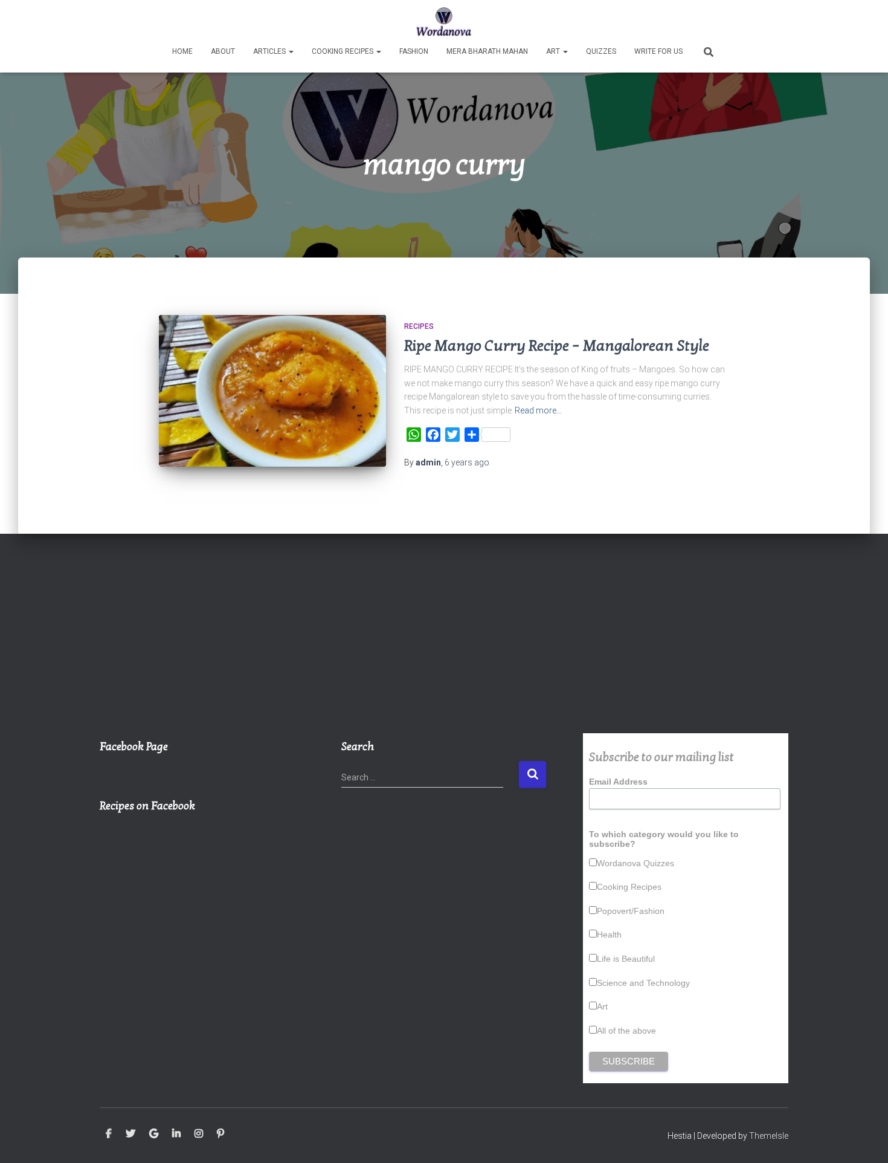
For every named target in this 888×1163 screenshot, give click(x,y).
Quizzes (601, 51)
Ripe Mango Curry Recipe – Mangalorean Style (556, 346)
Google (153, 1134)
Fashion (413, 51)
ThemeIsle (768, 1136)
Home (182, 51)
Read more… (538, 410)
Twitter (130, 1134)
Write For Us (658, 51)
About (223, 51)
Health (609, 934)
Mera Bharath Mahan (487, 51)
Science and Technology (643, 983)
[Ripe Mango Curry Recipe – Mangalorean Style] (272, 391)
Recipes (419, 326)
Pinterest (220, 1134)
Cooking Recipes (343, 51)
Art (554, 51)
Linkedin (176, 1134)
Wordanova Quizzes (635, 863)
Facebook (109, 1134)
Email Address (618, 781)
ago (467, 462)
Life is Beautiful (626, 959)
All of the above (626, 1030)
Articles (270, 51)
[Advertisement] (444, 642)
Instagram (198, 1134)
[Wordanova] (444, 21)
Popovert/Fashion (630, 911)
